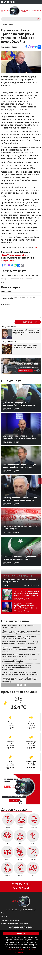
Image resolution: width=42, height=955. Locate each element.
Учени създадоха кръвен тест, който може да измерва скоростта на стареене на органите (20, 643)
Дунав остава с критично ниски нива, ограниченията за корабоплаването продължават (16, 667)
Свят (11, 25)
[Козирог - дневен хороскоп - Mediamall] (7, 870)
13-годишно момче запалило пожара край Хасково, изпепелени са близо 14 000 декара (20, 673)
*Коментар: (5, 305)
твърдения (5, 279)
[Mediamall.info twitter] (5, 2)
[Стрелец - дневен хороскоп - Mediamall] (33, 854)
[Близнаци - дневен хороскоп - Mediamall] (34, 821)
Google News (7, 260)
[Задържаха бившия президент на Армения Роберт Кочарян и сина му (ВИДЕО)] (7, 607)
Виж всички (21, 685)
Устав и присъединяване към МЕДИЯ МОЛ (15, 923)
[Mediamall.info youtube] (14, 2)
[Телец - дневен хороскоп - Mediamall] (21, 821)
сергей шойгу (11, 275)
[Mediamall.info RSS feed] (28, 888)
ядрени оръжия (17, 279)
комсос (4, 282)
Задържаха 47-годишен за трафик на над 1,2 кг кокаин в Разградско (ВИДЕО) (21, 655)
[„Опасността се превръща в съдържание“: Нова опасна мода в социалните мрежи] (7, 594)
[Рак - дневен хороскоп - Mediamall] (7, 837)
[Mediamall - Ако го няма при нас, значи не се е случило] (12, 10)
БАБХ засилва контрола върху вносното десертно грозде (18, 626)
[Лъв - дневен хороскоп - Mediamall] (20, 837)
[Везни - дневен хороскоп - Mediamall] (7, 854)
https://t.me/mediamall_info (15, 255)
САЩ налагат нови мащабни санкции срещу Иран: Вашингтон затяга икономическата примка (19, 649)
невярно (35, 275)
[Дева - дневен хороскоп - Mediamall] (33, 837)
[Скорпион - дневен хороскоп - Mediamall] (20, 854)
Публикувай (27, 322)
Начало (4, 25)
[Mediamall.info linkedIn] (8, 2)
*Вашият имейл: (7, 298)
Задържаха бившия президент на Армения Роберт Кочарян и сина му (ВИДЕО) (25, 605)
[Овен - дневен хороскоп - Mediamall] (8, 821)
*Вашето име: (6, 291)
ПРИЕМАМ (21, 933)
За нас (3, 913)
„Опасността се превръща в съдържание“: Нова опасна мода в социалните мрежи (26, 593)
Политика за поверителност (10, 920)
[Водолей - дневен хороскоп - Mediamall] (20, 870)
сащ (2, 275)
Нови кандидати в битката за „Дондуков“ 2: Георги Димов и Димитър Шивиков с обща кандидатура (19, 679)
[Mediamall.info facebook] (2, 2)
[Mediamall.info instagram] (11, 2)
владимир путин (23, 275)
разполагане (29, 279)
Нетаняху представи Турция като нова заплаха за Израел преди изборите (20, 661)
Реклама (4, 916)
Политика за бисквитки (15, 950)
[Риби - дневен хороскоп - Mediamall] (33, 870)
